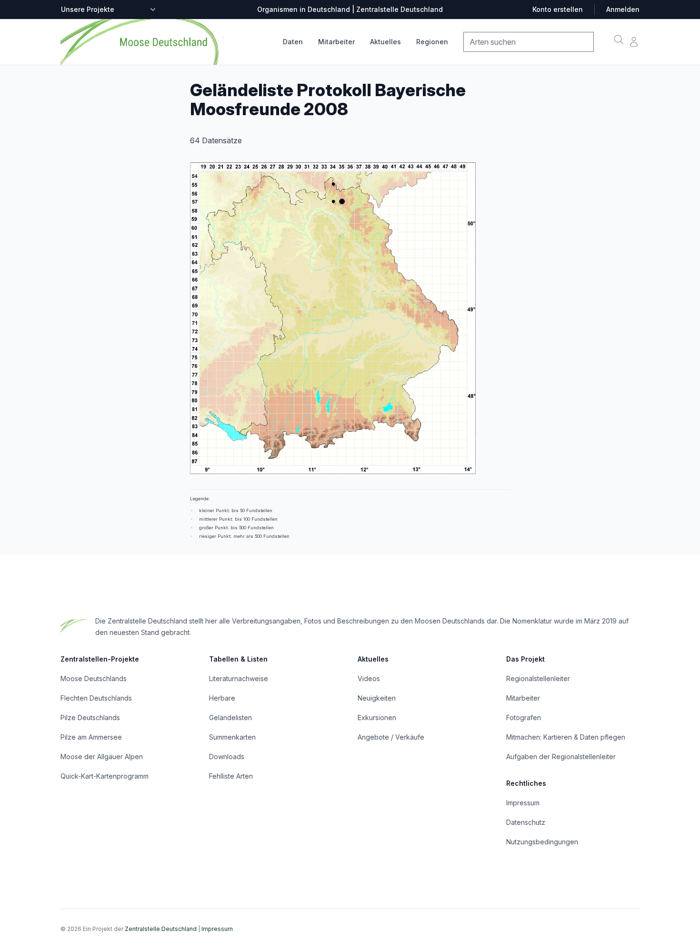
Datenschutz (525, 822)
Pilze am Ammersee (91, 737)
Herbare (222, 698)
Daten (293, 42)
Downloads (226, 756)
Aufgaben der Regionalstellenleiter (561, 756)
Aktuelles (385, 42)
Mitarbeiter (336, 42)
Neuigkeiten (377, 698)
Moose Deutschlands (93, 678)
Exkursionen (377, 717)
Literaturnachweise (238, 678)
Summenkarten (232, 737)
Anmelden (623, 9)
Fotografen (523, 717)
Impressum (523, 803)
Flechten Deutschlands (96, 698)
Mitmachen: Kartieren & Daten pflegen (565, 737)
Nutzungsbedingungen (542, 842)
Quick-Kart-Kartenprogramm (104, 776)
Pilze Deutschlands (90, 717)
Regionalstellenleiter (538, 678)
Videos (369, 678)
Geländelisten (230, 717)
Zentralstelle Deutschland (161, 928)
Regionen (432, 42)
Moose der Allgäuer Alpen (101, 756)
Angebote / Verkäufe (391, 737)
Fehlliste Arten (231, 776)
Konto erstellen (557, 9)
